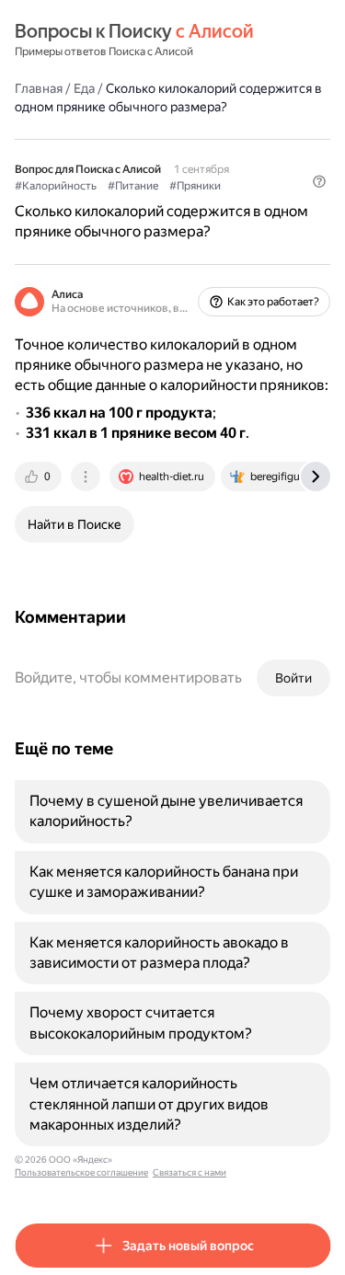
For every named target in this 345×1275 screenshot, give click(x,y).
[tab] (39, 476)
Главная (39, 88)
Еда (84, 88)
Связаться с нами (189, 1172)
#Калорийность (56, 185)
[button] (319, 181)
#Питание (133, 185)
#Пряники (195, 185)
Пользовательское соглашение (81, 1172)
